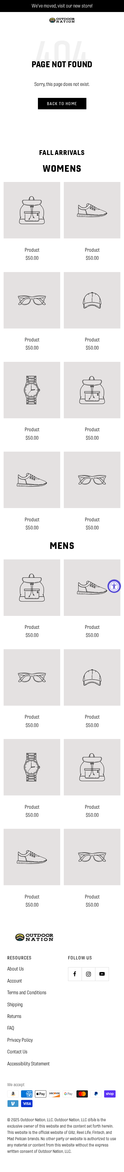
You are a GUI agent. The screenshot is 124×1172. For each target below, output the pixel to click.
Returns (14, 1016)
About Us (15, 969)
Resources (19, 958)
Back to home (62, 103)
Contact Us (17, 1052)
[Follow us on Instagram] (88, 974)
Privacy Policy (20, 1040)
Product (32, 250)
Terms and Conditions (26, 992)
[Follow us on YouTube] (102, 974)
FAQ (10, 1028)
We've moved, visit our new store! (62, 6)
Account (14, 981)
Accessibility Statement (28, 1064)
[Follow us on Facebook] (75, 974)
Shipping (15, 1004)
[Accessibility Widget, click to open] (114, 586)
